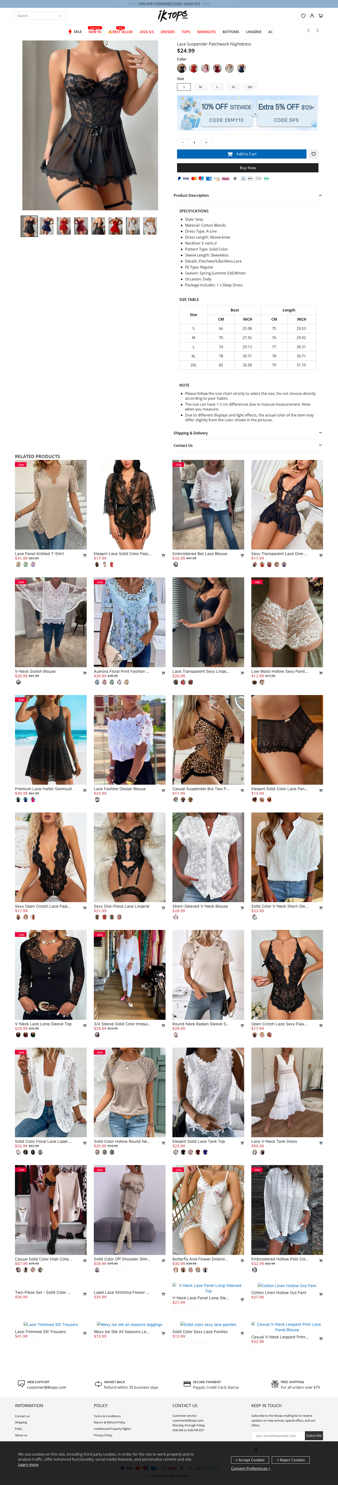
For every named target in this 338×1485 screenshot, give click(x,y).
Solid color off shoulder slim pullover (122, 1259)
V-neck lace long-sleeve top (43, 1024)
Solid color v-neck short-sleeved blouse (280, 906)
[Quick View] (82, 555)
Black (181, 68)
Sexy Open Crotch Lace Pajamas (43, 906)
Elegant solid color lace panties (280, 789)
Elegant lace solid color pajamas (122, 554)
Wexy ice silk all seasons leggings (122, 1410)
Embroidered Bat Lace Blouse (199, 554)
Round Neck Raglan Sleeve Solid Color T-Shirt (201, 1024)
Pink (205, 68)
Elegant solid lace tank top (198, 1141)
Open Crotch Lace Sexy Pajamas (280, 1024)
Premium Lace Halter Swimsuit (43, 789)
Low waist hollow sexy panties (280, 671)
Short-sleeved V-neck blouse (200, 906)
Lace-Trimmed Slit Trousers (40, 1410)
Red (193, 68)
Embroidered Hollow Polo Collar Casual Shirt (280, 1259)
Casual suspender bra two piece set (201, 789)
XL (233, 87)
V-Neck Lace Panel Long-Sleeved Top (201, 1376)
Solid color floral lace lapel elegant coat (43, 1141)
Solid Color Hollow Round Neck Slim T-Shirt (122, 1141)
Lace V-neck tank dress (274, 1141)
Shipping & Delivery (191, 433)
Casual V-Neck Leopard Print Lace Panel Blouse (280, 1415)
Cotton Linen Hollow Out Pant (278, 1376)
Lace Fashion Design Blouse (120, 789)
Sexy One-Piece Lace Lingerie (121, 906)
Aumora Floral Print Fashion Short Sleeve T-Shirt (122, 671)
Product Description (191, 195)
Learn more (28, 1464)
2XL (250, 87)
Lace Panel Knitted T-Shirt (39, 554)
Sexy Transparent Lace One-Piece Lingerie (280, 554)
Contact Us (183, 445)
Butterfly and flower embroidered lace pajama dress (201, 1259)
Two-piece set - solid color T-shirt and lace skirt (43, 1376)
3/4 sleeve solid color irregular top (122, 1024)
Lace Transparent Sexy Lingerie (201, 671)
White (229, 68)
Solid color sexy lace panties (200, 1410)
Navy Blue (241, 68)
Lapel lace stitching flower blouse (122, 1376)
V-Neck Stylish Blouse (35, 671)
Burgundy (217, 68)
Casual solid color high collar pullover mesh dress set (43, 1259)
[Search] (60, 15)
